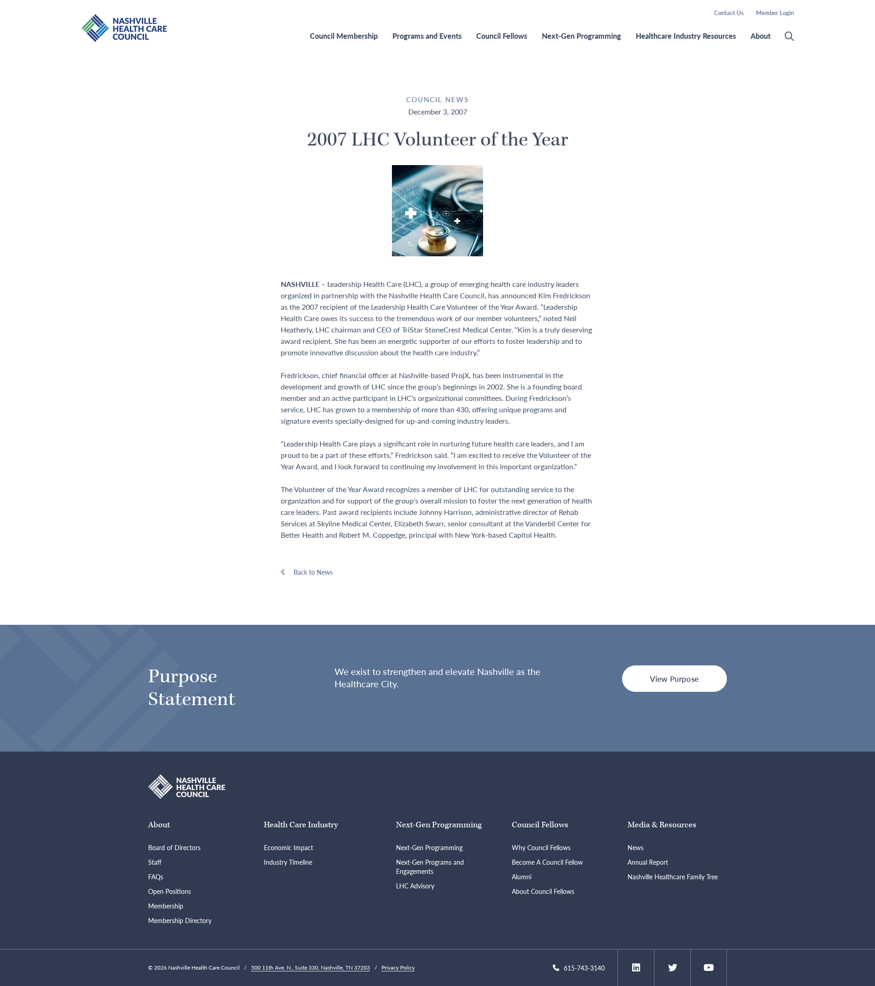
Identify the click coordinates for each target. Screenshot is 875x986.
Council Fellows (501, 36)
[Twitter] (672, 967)
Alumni (521, 876)
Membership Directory (179, 920)
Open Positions (169, 891)
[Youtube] (709, 967)
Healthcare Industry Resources (686, 36)
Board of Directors (174, 847)
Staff (154, 862)
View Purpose (674, 678)
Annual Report (648, 862)
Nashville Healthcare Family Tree (673, 876)
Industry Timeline (288, 862)
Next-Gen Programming (581, 36)
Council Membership (344, 36)
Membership (165, 905)
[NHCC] (186, 785)
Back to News (313, 572)
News (635, 847)
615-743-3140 (584, 967)
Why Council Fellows (541, 847)
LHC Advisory (415, 885)
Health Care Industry (301, 825)
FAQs (155, 876)
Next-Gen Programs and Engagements (430, 866)
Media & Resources (662, 825)
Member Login (775, 12)
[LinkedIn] (636, 967)
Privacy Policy (398, 967)
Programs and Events (427, 36)
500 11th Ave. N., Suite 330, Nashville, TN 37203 (310, 967)
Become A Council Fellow (547, 862)
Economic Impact (288, 847)
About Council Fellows (543, 891)
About (761, 36)
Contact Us (729, 12)
